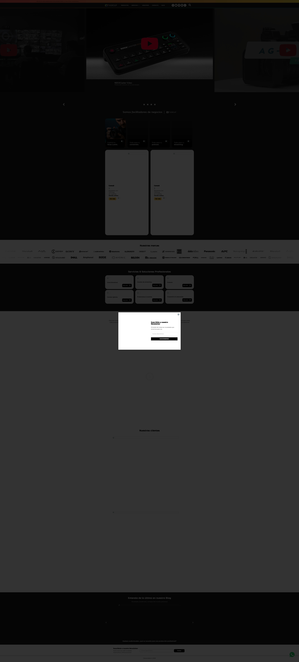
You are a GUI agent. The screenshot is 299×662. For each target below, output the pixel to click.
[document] (149, 331)
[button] (178, 314)
